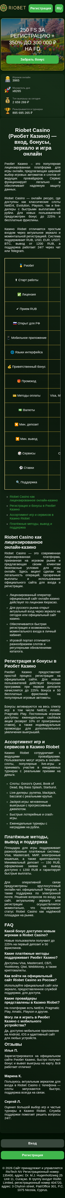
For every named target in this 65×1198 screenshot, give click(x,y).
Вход (32, 1143)
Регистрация (40, 8)
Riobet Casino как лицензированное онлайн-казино (34, 498)
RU (59, 8)
